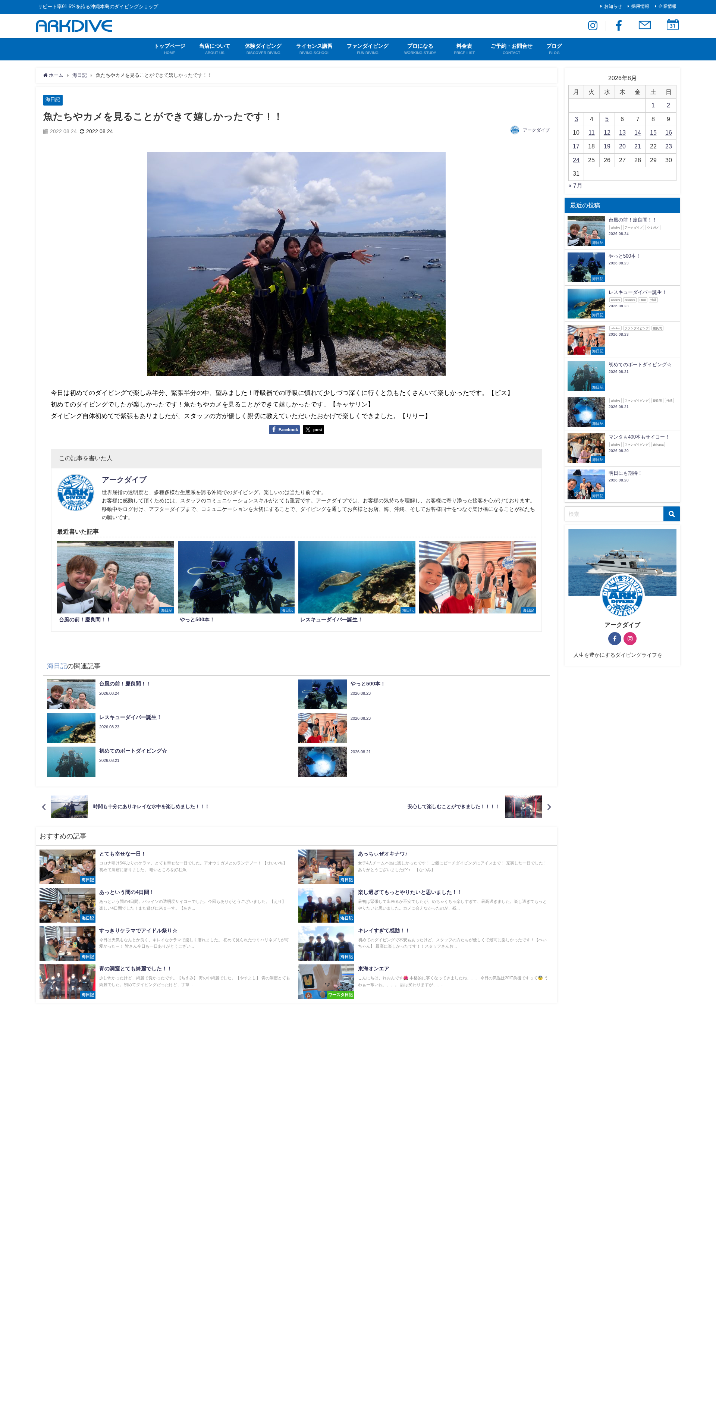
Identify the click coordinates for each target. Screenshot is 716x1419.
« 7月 (575, 185)
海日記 (52, 99)
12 (607, 132)
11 (591, 132)
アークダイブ (536, 130)
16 (668, 132)
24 (576, 160)
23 (668, 146)
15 (653, 132)
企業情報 (667, 6)
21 (637, 146)
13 (622, 132)
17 (576, 146)
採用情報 (640, 6)
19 (607, 146)
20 (622, 146)
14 (637, 132)
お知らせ (613, 6)
